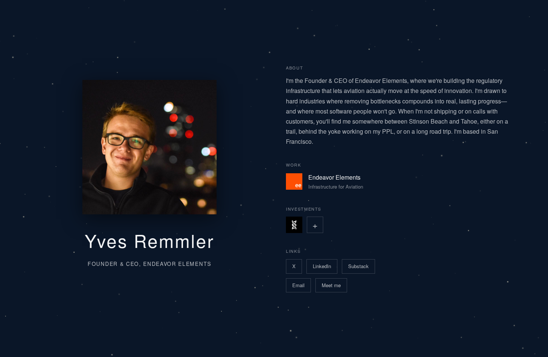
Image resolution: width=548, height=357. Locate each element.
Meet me (331, 285)
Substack (358, 266)
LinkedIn (322, 266)
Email (298, 285)
